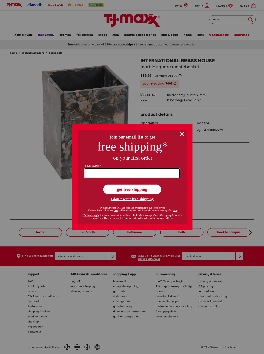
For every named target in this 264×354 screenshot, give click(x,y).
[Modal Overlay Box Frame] (132, 177)
